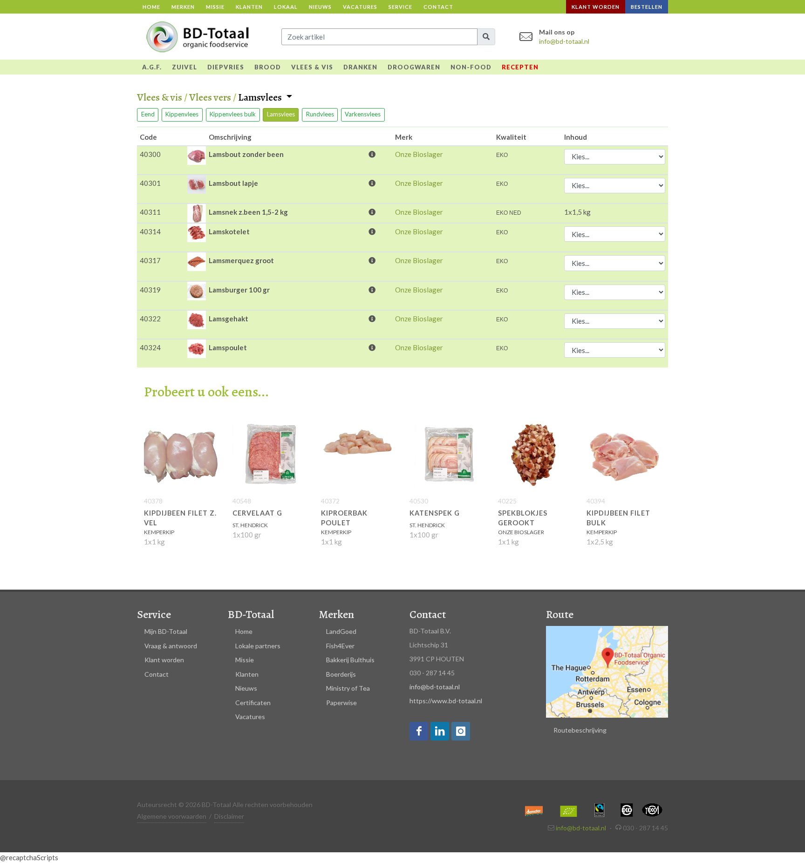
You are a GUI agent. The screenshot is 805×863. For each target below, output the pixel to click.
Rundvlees (320, 114)
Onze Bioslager (419, 154)
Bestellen (646, 7)
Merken (183, 7)
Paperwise (341, 703)
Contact (438, 7)
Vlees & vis (159, 97)
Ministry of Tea (348, 688)
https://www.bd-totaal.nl (445, 701)
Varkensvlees (363, 114)
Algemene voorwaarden (171, 816)
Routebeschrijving (580, 730)
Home (151, 7)
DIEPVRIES (225, 67)
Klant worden (596, 7)
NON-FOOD (470, 67)
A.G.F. (152, 67)
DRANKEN (360, 67)
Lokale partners (257, 646)
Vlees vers (210, 97)
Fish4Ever (340, 646)
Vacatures (360, 7)
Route (559, 614)
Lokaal (286, 7)
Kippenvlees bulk (233, 114)
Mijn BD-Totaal (165, 631)
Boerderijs (341, 674)
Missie (215, 7)
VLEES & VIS (312, 67)
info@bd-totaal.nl (564, 41)
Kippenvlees (181, 114)
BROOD (267, 67)
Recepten (520, 67)
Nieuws (320, 7)
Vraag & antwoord (170, 646)
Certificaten (253, 703)
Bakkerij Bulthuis (350, 660)
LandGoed (341, 631)
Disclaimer (229, 816)
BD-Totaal (251, 614)
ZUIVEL (184, 67)
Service (400, 7)
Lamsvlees (261, 97)
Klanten (249, 7)
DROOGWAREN (414, 67)
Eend (148, 114)
